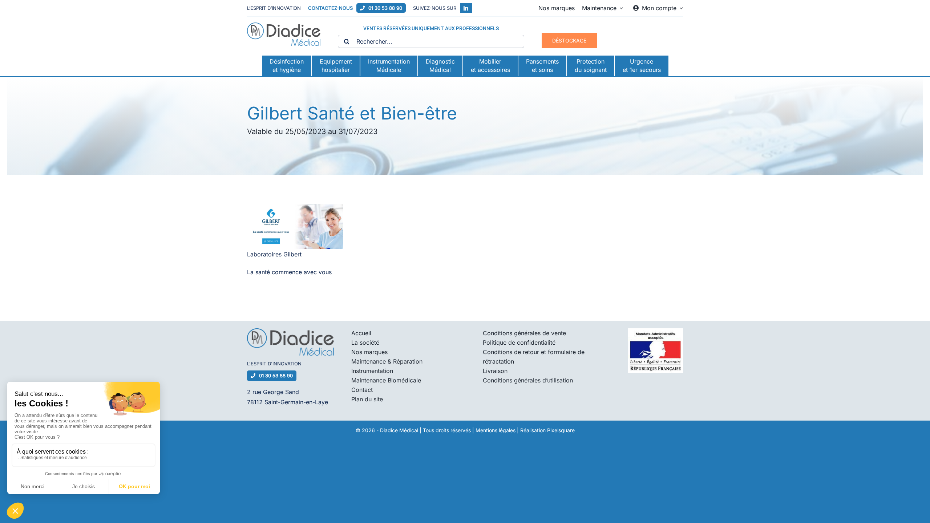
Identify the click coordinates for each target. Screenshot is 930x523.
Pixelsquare (561, 430)
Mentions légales (495, 430)
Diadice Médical (399, 430)
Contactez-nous (330, 8)
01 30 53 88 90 (385, 8)
